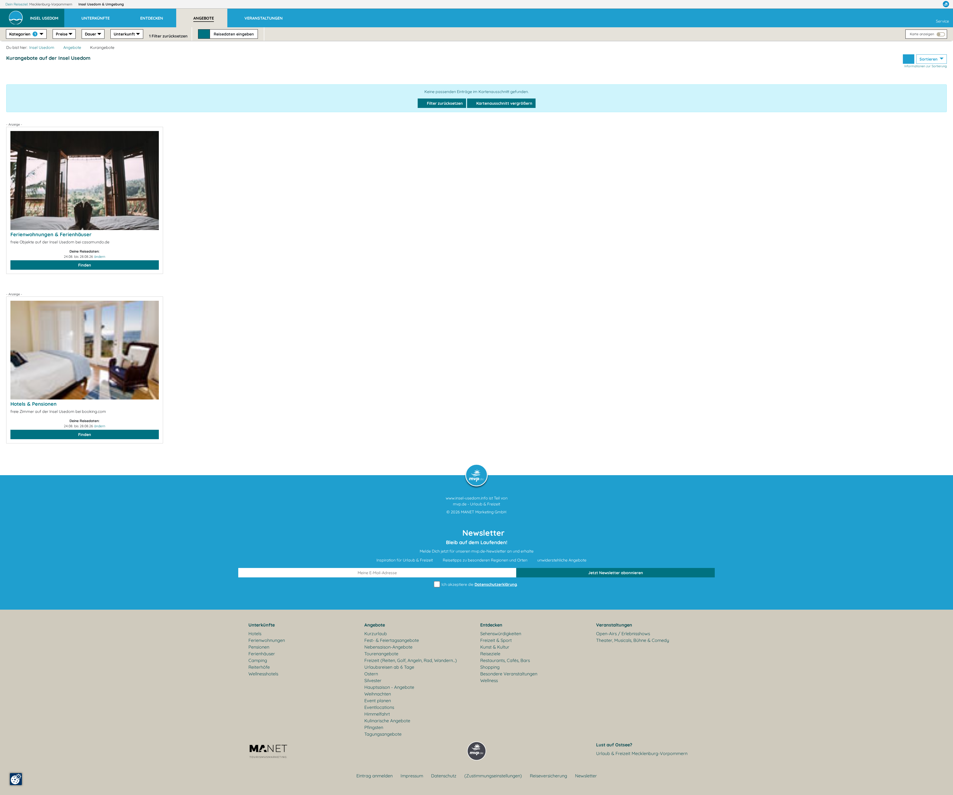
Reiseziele (490, 654)
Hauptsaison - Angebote (389, 687)
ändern (99, 256)
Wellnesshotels (263, 674)
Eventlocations (379, 707)
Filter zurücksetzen (444, 103)
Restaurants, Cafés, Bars (505, 660)
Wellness (489, 680)
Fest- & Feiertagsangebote (391, 640)
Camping (257, 660)
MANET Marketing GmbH (484, 511)
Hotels (254, 633)
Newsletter (586, 776)
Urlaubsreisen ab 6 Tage (389, 667)
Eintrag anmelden (374, 776)
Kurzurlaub (375, 633)
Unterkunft (124, 34)
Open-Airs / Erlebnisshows (623, 633)
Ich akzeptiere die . (479, 584)
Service (942, 21)
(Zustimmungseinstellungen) (493, 776)
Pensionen (258, 647)
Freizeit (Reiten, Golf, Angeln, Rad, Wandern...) (410, 660)
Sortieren (929, 59)
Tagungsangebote (383, 734)
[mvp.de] (946, 4)
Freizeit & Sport (496, 640)
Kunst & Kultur (494, 647)
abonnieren (615, 572)
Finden (84, 265)
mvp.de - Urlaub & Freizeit (476, 503)
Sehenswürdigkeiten (500, 633)
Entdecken (491, 625)
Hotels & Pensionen (33, 404)
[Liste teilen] (908, 59)
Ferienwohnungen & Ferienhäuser (51, 234)
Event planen (377, 700)
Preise (62, 34)
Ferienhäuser (261, 654)
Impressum (412, 776)
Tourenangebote (381, 654)
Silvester (372, 680)
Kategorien (22, 34)
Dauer (90, 34)
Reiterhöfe (259, 667)
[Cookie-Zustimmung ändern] (16, 779)
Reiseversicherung (548, 776)
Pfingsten (373, 727)
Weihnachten (377, 694)
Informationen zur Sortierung (925, 66)
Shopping (490, 667)
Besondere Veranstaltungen (508, 674)
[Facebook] (924, 4)
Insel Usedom (101, 4)
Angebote (72, 47)
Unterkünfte (261, 625)
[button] (47, 16)
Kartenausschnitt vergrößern (503, 103)
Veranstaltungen (614, 625)
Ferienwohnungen (266, 640)
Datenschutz (443, 776)
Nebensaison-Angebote (388, 647)
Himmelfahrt (377, 714)
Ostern (371, 674)
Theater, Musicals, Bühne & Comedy (632, 640)
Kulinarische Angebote (387, 721)
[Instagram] (935, 4)
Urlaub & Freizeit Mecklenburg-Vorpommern (641, 753)
